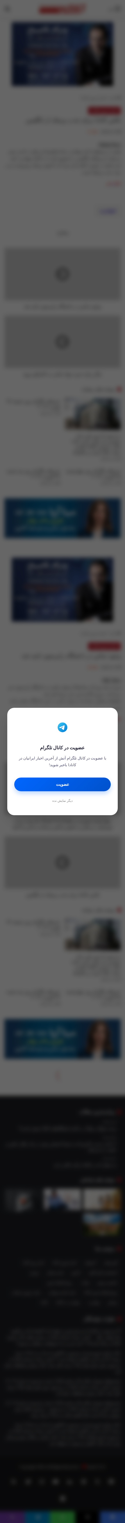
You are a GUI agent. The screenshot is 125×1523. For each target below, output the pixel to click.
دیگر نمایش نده (62, 800)
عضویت (62, 784)
